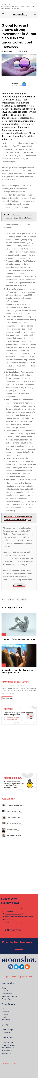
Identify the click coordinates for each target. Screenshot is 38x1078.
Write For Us (6, 1053)
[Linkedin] (21, 966)
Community (6, 1032)
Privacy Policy (7, 999)
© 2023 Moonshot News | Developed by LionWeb (18, 1064)
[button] (3, 14)
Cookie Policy (7, 994)
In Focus (5, 1014)
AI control (11, 599)
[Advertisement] (19, 749)
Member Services (8, 1045)
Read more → (19, 586)
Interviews (6, 1012)
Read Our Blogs (7, 1030)
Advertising (6, 1020)
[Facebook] (10, 966)
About (4, 988)
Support (5, 991)
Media (4, 1017)
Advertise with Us (8, 1048)
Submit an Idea (7, 1042)
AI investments (21, 599)
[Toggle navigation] (30, 14)
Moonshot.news (7, 51)
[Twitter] (16, 966)
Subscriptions (7, 1051)
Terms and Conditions (9, 996)
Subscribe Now (7, 698)
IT (3, 1009)
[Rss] (27, 966)
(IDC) (23, 123)
